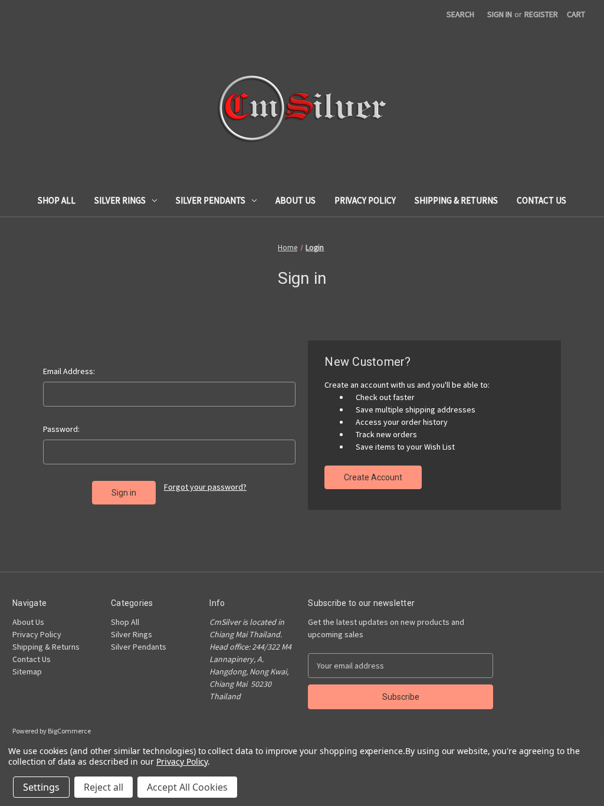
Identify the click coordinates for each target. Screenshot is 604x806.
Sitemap (27, 671)
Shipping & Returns (456, 200)
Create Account (373, 477)
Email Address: (69, 371)
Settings (41, 787)
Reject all (103, 787)
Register (541, 14)
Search (460, 14)
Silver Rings (120, 200)
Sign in (499, 14)
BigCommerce (69, 730)
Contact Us (541, 200)
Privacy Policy (365, 200)
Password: (61, 429)
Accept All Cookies (187, 787)
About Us (295, 200)
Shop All (57, 200)
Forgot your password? (205, 486)
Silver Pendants (210, 200)
